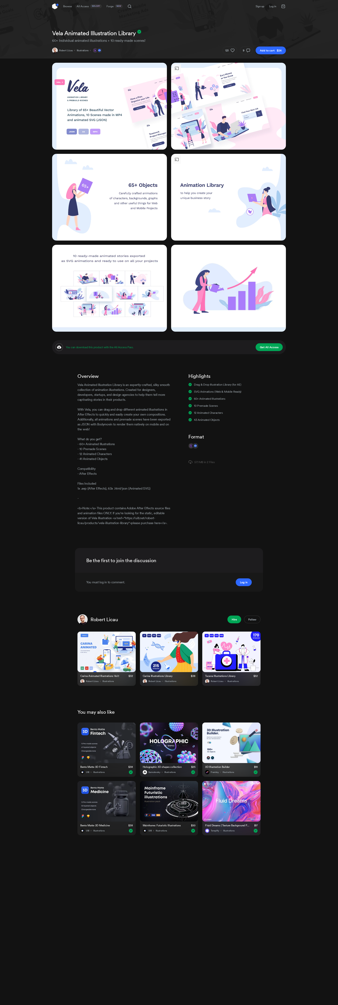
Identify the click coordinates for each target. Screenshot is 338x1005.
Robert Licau (66, 50)
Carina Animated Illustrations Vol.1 (99, 676)
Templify (215, 830)
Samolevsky (154, 772)
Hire (234, 619)
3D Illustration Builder (217, 767)
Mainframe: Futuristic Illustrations (162, 825)
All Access (88, 6)
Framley (215, 772)
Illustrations (83, 50)
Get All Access (269, 347)
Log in (272, 6)
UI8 (87, 772)
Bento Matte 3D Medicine (95, 825)
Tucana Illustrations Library (220, 676)
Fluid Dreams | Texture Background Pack (227, 825)
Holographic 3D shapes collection (162, 767)
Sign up (260, 6)
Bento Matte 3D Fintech (94, 767)
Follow (252, 619)
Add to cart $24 (271, 50)
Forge (114, 6)
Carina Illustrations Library (158, 676)
